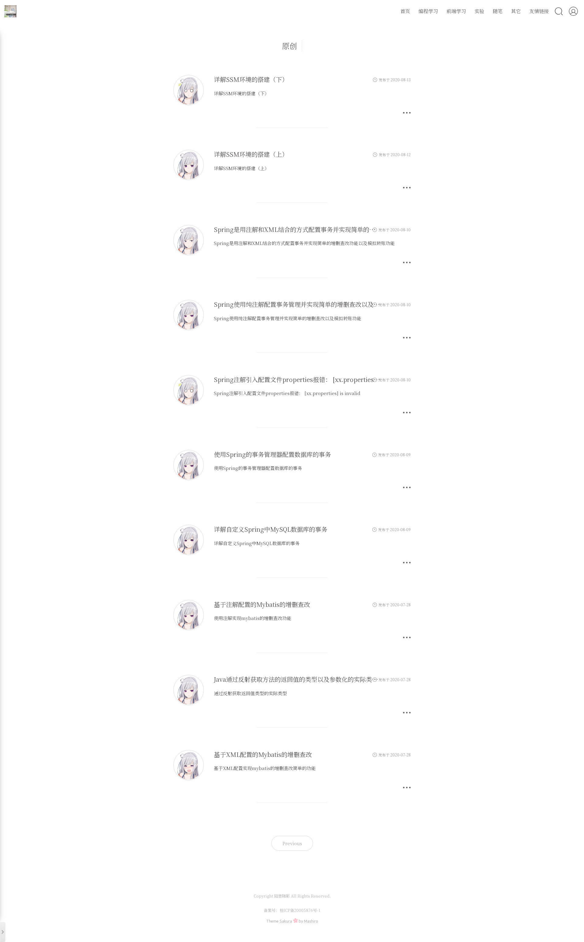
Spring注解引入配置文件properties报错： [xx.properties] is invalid (309, 379)
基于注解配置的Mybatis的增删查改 (262, 604)
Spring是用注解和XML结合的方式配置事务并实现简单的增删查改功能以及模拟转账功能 (334, 229)
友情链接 (539, 11)
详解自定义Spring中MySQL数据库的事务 (270, 529)
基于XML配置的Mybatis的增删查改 (263, 754)
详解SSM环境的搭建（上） (251, 154)
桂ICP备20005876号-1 (300, 910)
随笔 (497, 11)
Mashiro (311, 921)
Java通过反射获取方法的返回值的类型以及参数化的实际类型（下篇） (308, 679)
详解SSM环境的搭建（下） (251, 79)
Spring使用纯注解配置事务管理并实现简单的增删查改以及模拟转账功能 (312, 304)
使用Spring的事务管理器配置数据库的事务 (272, 454)
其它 (516, 11)
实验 (479, 11)
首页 (405, 11)
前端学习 (456, 11)
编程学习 (428, 11)
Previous (292, 843)
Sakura (286, 921)
